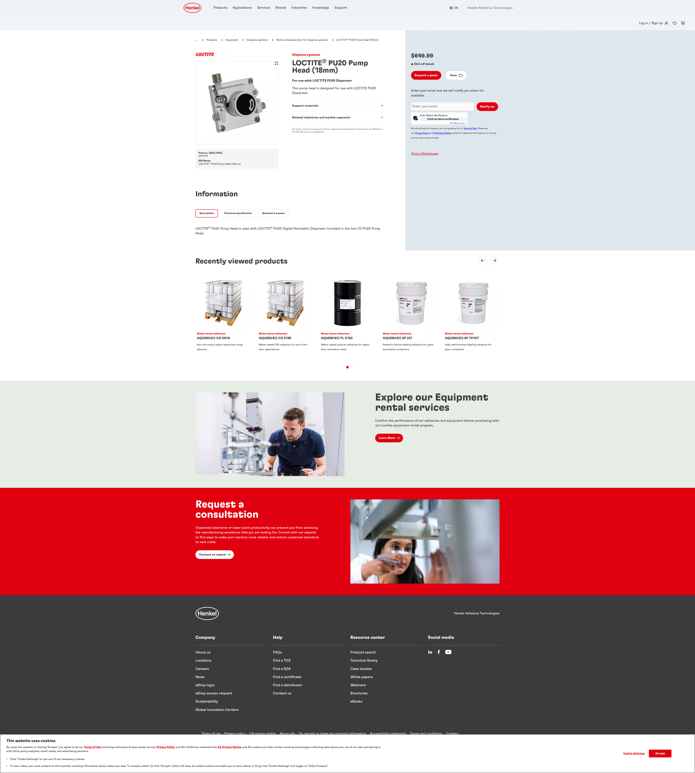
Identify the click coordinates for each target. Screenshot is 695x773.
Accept (660, 753)
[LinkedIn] (430, 652)
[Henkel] (207, 613)
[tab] (206, 213)
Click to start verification (443, 119)
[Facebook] (439, 652)
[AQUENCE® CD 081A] (223, 318)
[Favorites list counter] (674, 23)
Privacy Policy (422, 133)
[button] (424, 154)
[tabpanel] (289, 229)
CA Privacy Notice (229, 747)
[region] (347, 753)
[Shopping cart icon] (683, 23)
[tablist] (347, 367)
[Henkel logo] (193, 8)
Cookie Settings (634, 753)
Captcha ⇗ (458, 123)
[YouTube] (448, 652)
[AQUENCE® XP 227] (409, 318)
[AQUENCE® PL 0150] (347, 318)
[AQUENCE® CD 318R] (285, 318)
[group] (237, 102)
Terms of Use (470, 128)
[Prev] (481, 260)
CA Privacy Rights (442, 133)
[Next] (492, 260)
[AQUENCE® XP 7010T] (471, 318)
